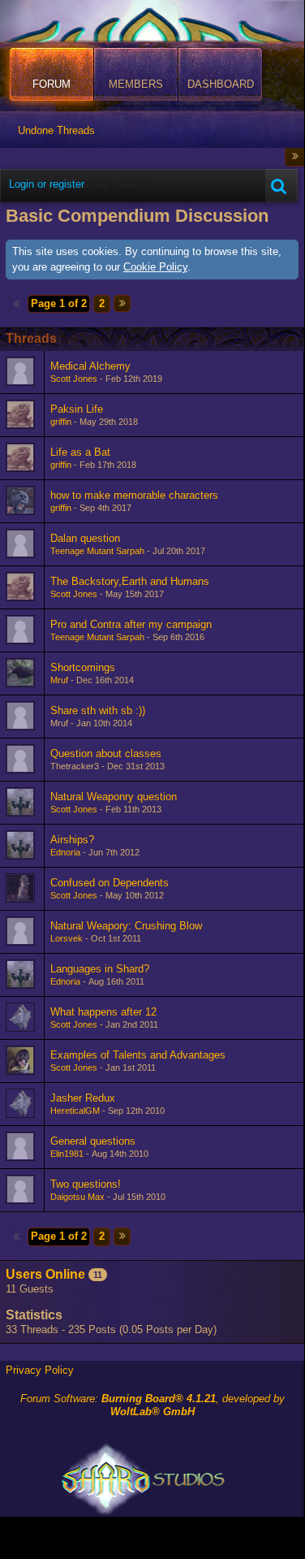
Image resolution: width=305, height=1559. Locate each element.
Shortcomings (82, 667)
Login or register (46, 184)
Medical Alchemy (90, 366)
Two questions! (85, 1184)
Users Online (45, 1274)
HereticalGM (75, 1110)
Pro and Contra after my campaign (131, 624)
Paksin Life (76, 409)
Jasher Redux (82, 1098)
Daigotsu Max (77, 1197)
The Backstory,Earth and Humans (129, 581)
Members (136, 84)
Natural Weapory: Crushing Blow (126, 926)
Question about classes (105, 753)
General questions (92, 1141)
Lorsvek (66, 938)
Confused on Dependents (109, 883)
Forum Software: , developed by (152, 1405)
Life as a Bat (80, 452)
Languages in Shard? (99, 969)
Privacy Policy (40, 1370)
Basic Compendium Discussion (137, 216)
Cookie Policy (155, 267)
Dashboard (220, 84)
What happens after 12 (103, 1012)
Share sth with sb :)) (97, 710)
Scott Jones (73, 378)
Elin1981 (67, 1153)
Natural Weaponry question (113, 796)
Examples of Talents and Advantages (138, 1055)
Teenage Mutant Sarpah (97, 551)
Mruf (59, 680)
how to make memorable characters (134, 495)
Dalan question (85, 538)
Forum (51, 84)
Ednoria (65, 852)
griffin (60, 422)
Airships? (72, 840)
